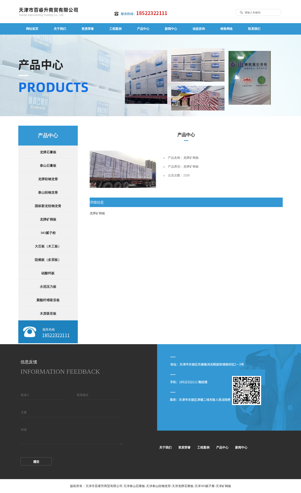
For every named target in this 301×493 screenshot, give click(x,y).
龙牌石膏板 (48, 152)
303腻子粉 (48, 233)
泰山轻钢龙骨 (48, 192)
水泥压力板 (48, 286)
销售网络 (226, 28)
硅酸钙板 (48, 273)
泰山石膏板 (48, 165)
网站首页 (32, 28)
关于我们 (60, 28)
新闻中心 (171, 28)
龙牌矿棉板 (48, 219)
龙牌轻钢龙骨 (48, 179)
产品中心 (143, 28)
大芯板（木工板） (48, 246)
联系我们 (254, 28)
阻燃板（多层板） (48, 259)
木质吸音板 (48, 313)
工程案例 (115, 28)
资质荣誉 (88, 28)
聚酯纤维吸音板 (48, 300)
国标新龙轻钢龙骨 (48, 206)
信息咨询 (199, 28)
